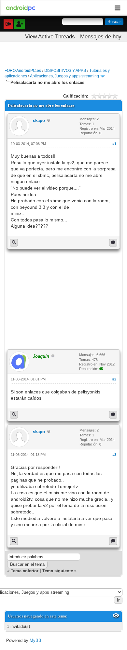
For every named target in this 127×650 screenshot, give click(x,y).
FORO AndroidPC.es (23, 70)
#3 (114, 455)
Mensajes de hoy (100, 36)
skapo (39, 120)
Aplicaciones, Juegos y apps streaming (64, 76)
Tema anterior (24, 570)
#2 (114, 379)
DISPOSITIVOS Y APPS (65, 70)
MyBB (35, 640)
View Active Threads (50, 36)
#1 (114, 144)
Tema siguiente (57, 570)
